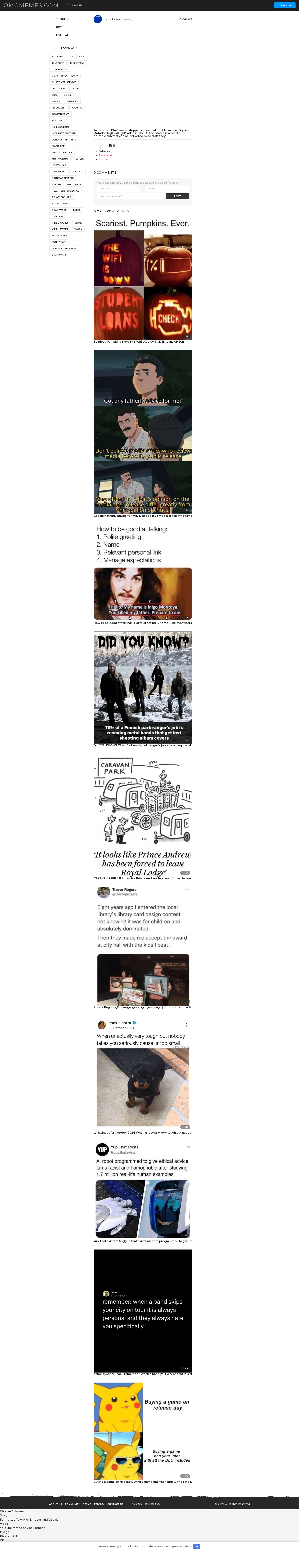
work (78, 229)
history (57, 120)
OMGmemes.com (31, 5)
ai (72, 56)
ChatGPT (58, 63)
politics (77, 171)
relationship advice (65, 190)
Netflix (79, 158)
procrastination (63, 178)
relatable (74, 184)
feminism (72, 101)
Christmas (77, 63)
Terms (87, 1504)
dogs (67, 94)
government (60, 114)
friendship (59, 107)
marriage (58, 146)
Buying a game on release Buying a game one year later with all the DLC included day (154, 1481)
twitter (57, 216)
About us (55, 1504)
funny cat (59, 242)
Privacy (99, 1504)
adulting (58, 56)
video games (60, 222)
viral (78, 222)
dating (76, 88)
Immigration (60, 126)
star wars (59, 254)
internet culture (64, 133)
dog (55, 94)
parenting (59, 171)
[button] (86, 5)
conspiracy (59, 69)
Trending (62, 19)
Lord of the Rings (64, 139)
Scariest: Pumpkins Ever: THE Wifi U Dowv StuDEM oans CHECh (139, 341)
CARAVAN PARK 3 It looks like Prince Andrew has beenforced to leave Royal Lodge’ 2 (154, 878)
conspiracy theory (65, 75)
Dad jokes (59, 88)
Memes (122, 211)
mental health (62, 152)
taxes (77, 210)
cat (81, 56)
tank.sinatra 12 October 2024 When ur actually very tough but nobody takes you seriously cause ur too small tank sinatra (179, 1132)
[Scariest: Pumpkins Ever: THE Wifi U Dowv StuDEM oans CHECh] (143, 278)
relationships (61, 197)
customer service (64, 82)
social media (60, 203)
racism (56, 184)
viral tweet (60, 229)
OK (196, 1546)
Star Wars (59, 210)
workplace (59, 235)
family (56, 101)
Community (72, 1504)
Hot (59, 27)
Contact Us (75, 5)
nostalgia (59, 165)
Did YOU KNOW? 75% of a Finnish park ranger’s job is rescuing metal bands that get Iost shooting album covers (173, 745)
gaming (77, 107)
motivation (60, 158)
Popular (62, 35)
